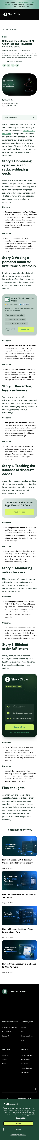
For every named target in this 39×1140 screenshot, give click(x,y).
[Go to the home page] (11, 14)
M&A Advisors (6, 1032)
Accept (18, 1123)
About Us (5, 1055)
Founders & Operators (9, 1027)
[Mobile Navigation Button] (31, 14)
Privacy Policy (21, 1118)
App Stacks (24, 1064)
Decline (18, 1129)
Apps (22, 1032)
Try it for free (19, 512)
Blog (22, 1040)
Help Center (25, 1072)
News (4, 1064)
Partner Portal (25, 1059)
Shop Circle (8, 100)
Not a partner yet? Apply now (19, 732)
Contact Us (5, 1036)
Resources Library (27, 1036)
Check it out (26, 330)
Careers (4, 1059)
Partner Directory (26, 1068)
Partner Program (26, 1055)
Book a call (19, 727)
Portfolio (23, 1027)
